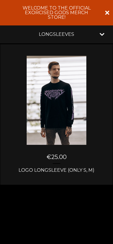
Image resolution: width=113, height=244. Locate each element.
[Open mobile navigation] (102, 34)
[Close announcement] (107, 12)
